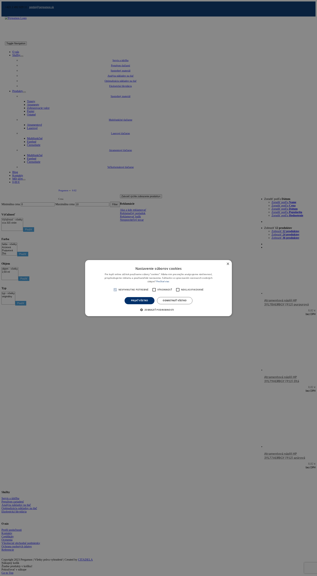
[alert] (158, 288)
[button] (115, 289)
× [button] (227, 263)
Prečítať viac (163, 281)
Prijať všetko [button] (139, 300)
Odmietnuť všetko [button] (175, 300)
